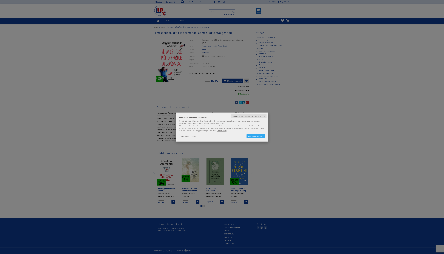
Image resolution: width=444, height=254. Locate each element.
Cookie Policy (222, 131)
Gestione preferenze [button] (188, 136)
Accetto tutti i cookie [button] (255, 136)
